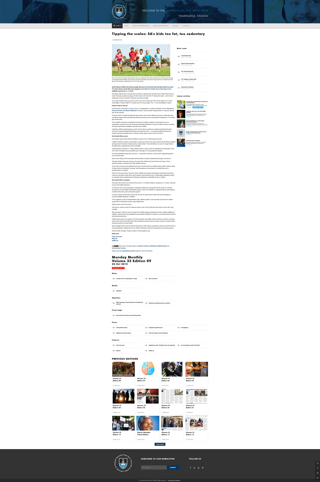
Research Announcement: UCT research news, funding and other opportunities (196, 132)
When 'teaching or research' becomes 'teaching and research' (129, 303)
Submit (173, 467)
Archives (175, 25)
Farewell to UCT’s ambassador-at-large (126, 278)
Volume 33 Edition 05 (190, 379)
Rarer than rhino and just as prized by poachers (128, 315)
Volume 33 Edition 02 (166, 406)
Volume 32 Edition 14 (117, 433)
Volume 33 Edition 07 (141, 379)
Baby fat (114, 238)
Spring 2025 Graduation (187, 87)
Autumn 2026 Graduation (187, 63)
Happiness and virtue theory (123, 333)
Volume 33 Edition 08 (117, 379)
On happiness (184, 327)
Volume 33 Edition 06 (166, 379)
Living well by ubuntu (121, 327)
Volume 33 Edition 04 (117, 406)
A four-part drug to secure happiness (158, 333)
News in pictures (153, 278)
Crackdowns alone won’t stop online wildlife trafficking (196, 112)
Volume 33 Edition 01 (190, 406)
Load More (160, 444)
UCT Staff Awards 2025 (187, 71)
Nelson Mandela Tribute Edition (143, 433)
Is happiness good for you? (156, 327)
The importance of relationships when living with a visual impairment (197, 102)
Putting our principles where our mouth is (159, 303)
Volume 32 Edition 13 (166, 433)
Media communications (161, 25)
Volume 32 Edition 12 (190, 433)
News (126, 25)
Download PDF (118, 268)
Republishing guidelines (174, 480)
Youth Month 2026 (186, 55)
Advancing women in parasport (193, 140)
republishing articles (128, 251)
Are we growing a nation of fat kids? (190, 345)
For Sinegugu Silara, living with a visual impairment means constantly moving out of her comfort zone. (197, 105)
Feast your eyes (117, 236)
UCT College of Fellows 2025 (188, 79)
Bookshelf (118, 291)
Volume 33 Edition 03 (141, 406)
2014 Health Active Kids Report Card (159, 89)
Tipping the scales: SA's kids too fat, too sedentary (162, 345)
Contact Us (186, 25)
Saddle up (115, 240)
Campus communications (140, 25)
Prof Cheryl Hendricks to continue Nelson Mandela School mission (195, 121)
